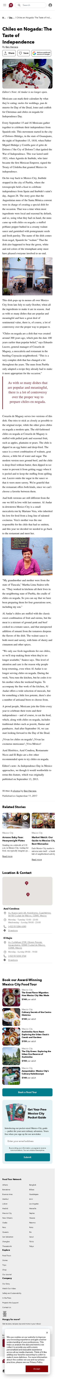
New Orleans (7, 1218)
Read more (7, 856)
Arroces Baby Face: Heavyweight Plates (13, 839)
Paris (4, 1227)
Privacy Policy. (36, 1362)
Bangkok (32, 1185)
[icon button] (4, 5)
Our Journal (7, 1274)
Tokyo (31, 1246)
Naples (32, 1213)
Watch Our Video (9, 1288)
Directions (13, 930)
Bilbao (31, 1189)
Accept (36, 1368)
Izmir (31, 1199)
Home (4, 17)
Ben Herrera (12, 47)
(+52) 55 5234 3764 (17, 956)
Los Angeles (34, 1204)
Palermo (32, 1222)
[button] (28, 894)
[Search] (19, 5)
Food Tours (6, 1255)
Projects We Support (10, 1303)
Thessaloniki (7, 1246)
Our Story (6, 1284)
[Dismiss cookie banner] (47, 1332)
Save (25, 53)
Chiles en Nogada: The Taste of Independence (34, 17)
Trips (4, 1265)
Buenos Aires (7, 1194)
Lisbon (4, 1204)
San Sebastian (7, 1237)
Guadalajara (33, 1194)
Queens (5, 1232)
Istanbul (5, 1199)
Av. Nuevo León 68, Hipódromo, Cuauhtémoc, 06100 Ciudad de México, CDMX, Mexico (29, 914)
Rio (30, 1232)
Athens (5, 1185)
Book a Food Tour (27, 1092)
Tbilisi (31, 1241)
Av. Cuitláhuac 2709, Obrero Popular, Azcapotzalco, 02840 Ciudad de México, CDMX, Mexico (26, 945)
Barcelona (6, 1189)
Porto (31, 1227)
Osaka (4, 1222)
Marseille (32, 1208)
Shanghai (6, 1241)
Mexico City (7, 833)
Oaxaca (32, 1218)
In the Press (6, 1298)
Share (11, 53)
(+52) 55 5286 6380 (17, 926)
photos (16, 791)
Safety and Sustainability (11, 1293)
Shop (4, 1270)
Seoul (31, 1237)
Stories (11, 17)
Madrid (5, 1208)
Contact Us (6, 1307)
